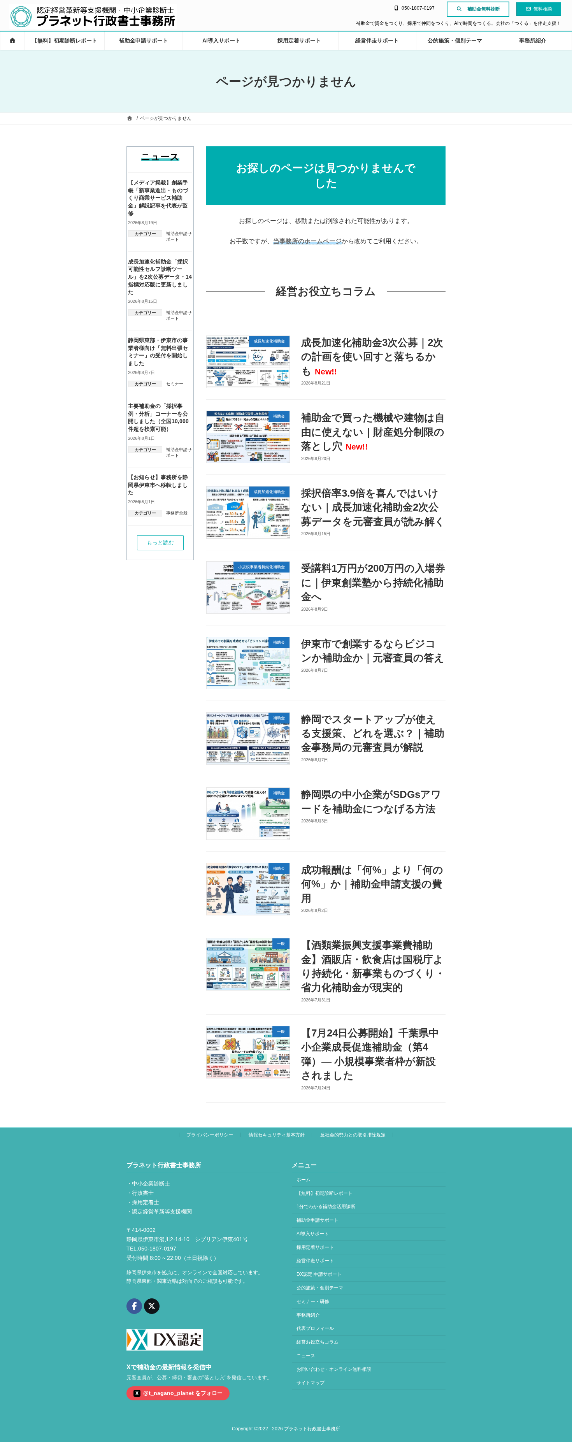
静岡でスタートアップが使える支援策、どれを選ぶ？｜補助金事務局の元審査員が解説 (372, 733)
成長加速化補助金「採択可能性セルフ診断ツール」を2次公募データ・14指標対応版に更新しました (160, 276)
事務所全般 (177, 513)
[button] (160, 543)
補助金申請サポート (318, 1220)
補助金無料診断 (483, 9)
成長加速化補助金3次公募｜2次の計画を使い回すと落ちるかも (372, 357)
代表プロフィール (315, 1328)
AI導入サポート (313, 1234)
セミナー (174, 383)
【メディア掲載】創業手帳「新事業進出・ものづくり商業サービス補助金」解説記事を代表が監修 (158, 197)
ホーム (304, 1179)
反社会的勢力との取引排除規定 (353, 1135)
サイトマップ (311, 1382)
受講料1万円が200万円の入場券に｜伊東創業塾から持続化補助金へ (373, 582)
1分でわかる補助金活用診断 (326, 1206)
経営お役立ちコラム (318, 1342)
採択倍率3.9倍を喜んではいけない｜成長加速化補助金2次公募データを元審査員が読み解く (373, 507)
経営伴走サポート (315, 1260)
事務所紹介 (308, 1314)
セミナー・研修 (313, 1301)
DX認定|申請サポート (319, 1274)
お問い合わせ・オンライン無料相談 (334, 1369)
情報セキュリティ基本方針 (277, 1135)
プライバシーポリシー (209, 1135)
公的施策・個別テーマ (320, 1288)
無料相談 (542, 9)
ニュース (306, 1355)
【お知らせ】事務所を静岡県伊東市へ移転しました (158, 484)
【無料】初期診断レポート (325, 1193)
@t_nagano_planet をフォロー (179, 1393)
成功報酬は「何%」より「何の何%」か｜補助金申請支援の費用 (372, 884)
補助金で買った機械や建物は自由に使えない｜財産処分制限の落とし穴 (373, 432)
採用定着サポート (315, 1247)
